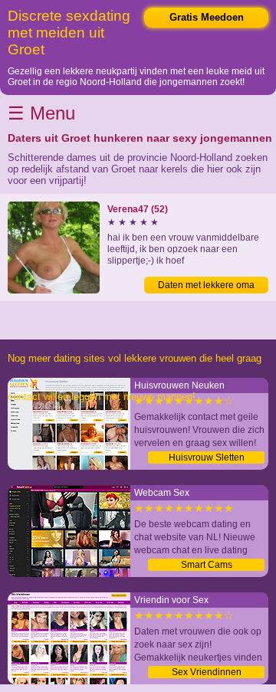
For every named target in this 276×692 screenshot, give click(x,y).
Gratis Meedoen (206, 17)
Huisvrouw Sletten (207, 457)
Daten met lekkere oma (206, 285)
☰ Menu (41, 113)
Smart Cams (206, 564)
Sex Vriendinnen (207, 672)
